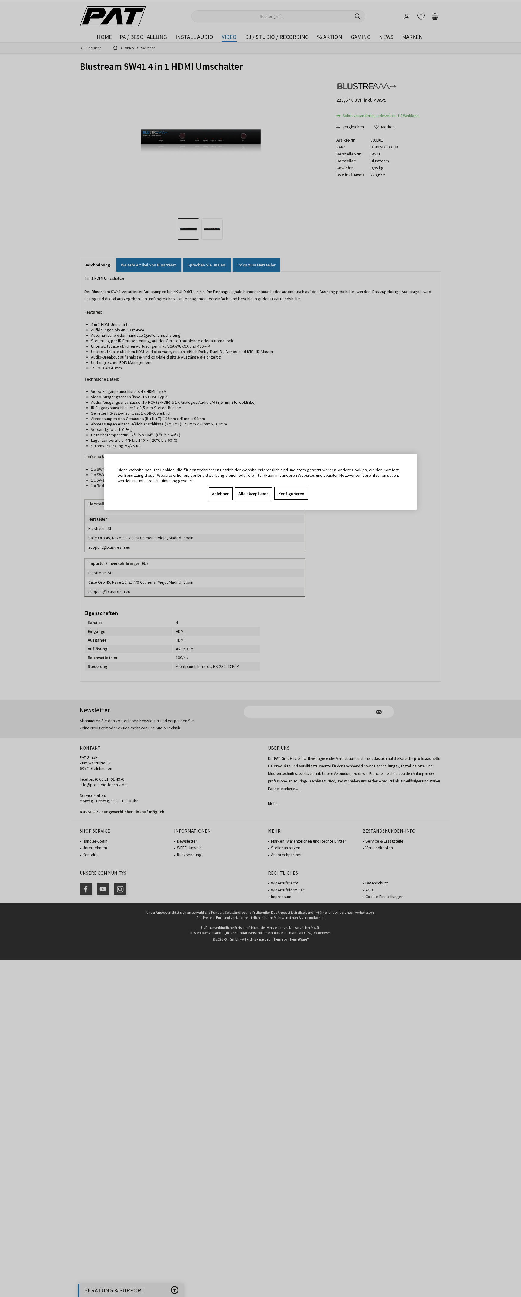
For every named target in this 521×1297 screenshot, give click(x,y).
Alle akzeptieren (253, 493)
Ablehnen (220, 493)
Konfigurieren (291, 493)
